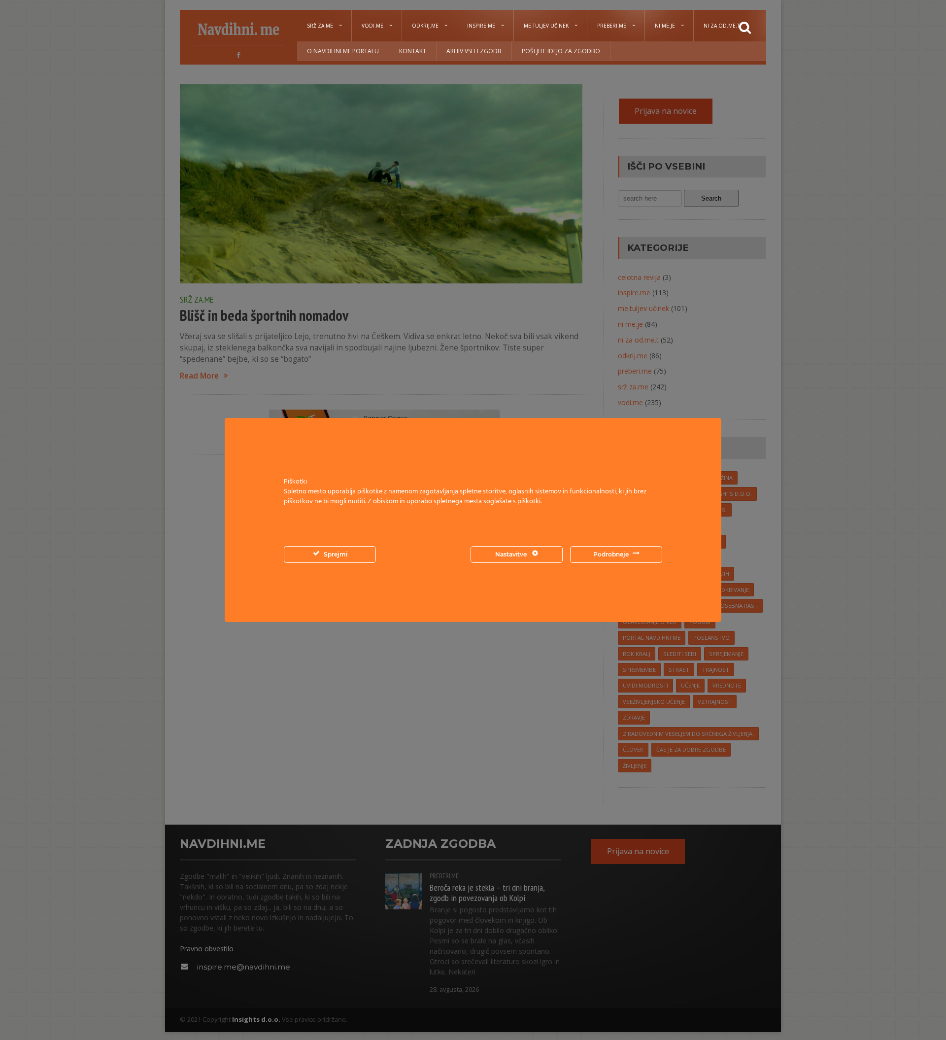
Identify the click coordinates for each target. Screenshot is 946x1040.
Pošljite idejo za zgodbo (561, 51)
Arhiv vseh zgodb (474, 51)
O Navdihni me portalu (343, 51)
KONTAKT (412, 51)
